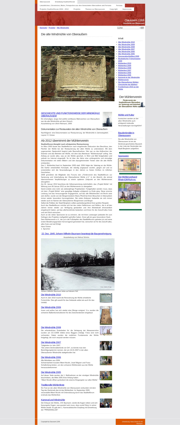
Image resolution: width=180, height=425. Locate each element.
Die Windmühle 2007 (51, 342)
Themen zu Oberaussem (95, 9)
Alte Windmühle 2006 (126, 51)
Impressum (127, 9)
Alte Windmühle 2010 (126, 42)
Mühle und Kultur (126, 115)
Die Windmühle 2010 (51, 294)
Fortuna (119, 5)
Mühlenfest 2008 (124, 68)
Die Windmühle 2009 (51, 307)
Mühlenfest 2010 (124, 63)
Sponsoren (123, 156)
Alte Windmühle (63, 28)
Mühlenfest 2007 (124, 70)
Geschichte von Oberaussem (134, 23)
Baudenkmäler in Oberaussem (126, 134)
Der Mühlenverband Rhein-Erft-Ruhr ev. (127, 178)
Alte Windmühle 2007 (126, 49)
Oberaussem (45, 2)
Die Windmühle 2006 (51, 357)
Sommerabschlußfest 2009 (128, 56)
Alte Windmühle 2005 (126, 54)
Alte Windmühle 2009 (126, 44)
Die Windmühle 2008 (51, 327)
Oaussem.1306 (135, 20)
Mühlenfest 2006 (124, 73)
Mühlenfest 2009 (124, 66)
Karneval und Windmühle (53, 400)
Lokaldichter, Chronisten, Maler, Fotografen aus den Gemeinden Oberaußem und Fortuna (75, 5)
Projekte (77, 9)
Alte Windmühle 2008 (126, 47)
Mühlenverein (123, 80)
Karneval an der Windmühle (129, 77)
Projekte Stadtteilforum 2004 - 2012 (54, 9)
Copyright (114, 9)
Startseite (43, 28)
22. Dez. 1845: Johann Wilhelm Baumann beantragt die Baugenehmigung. (77, 233)
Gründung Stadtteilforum (65, 2)
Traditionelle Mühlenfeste (52, 385)
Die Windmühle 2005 (51, 372)
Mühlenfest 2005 (124, 75)
